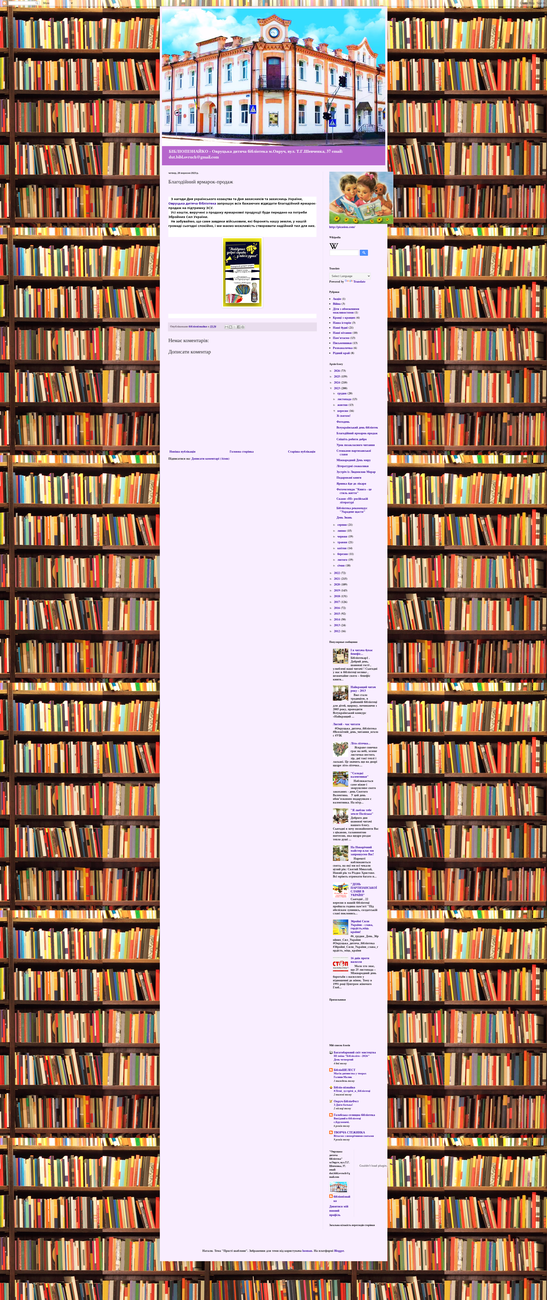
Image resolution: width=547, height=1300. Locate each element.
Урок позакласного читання (356, 445)
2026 (337, 370)
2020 (337, 584)
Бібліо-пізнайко (344, 1087)
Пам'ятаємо (341, 338)
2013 (337, 625)
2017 (337, 602)
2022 (337, 573)
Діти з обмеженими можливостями (346, 310)
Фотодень (343, 421)
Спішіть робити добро (352, 439)
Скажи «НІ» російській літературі (352, 500)
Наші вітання (342, 332)
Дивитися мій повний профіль (338, 1210)
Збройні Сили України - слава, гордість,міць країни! (362, 926)
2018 (337, 596)
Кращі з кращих (344, 317)
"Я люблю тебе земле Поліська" (362, 812)
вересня (343, 410)
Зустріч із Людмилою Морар (356, 471)
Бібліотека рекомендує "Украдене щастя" (352, 510)
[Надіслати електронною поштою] (226, 327)
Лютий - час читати (346, 724)
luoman (307, 1250)
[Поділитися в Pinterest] (243, 327)
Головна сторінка (242, 451)
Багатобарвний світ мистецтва (355, 1052)
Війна (337, 303)
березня (343, 554)
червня (342, 536)
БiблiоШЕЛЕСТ (344, 1070)
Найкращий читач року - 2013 (363, 689)
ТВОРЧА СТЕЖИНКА (349, 1132)
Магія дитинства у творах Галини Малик (350, 1075)
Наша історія (342, 322)
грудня (342, 393)
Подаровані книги (349, 477)
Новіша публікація (182, 451)
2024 (337, 382)
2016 (337, 608)
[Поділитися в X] (234, 327)
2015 (337, 613)
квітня (342, 548)
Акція (337, 298)
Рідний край (341, 353)
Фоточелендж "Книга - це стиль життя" (354, 491)
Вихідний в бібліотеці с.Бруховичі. (347, 1120)
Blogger (339, 1250)
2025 (337, 376)
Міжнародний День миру (354, 460)
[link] (192, 203)
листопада (344, 399)
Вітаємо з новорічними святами (354, 1136)
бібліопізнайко (342, 1198)
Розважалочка (343, 348)
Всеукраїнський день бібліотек (357, 427)
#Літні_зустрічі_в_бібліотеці (352, 1091)
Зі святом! (344, 415)
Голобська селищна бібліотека (354, 1115)
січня (341, 565)
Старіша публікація (301, 451)
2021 (337, 578)
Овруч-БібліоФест (346, 1101)
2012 (337, 631)
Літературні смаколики (353, 466)
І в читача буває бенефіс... (362, 652)
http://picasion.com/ (342, 227)
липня (342, 530)
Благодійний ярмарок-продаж (357, 433)
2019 (337, 590)
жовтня (342, 404)
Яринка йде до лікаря (351, 483)
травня (342, 542)
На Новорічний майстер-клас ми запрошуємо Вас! (362, 851)
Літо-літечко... (361, 743)
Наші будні (340, 327)
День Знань (344, 517)
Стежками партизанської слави (354, 452)
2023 (337, 388)
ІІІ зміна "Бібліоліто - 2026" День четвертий (351, 1058)
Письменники (342, 343)
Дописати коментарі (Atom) (210, 458)
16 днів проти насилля (360, 960)
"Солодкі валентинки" (360, 775)
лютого (342, 559)
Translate (359, 281)
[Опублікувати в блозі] (230, 327)
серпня (342, 524)
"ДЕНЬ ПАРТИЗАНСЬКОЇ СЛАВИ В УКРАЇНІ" (364, 889)
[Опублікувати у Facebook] (239, 327)
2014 (337, 619)
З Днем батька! (343, 1104)
